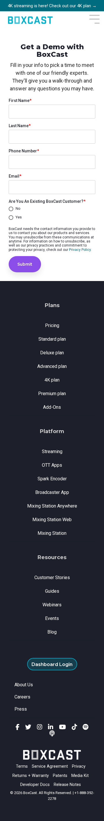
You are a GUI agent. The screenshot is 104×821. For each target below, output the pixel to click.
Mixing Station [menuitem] (52, 533)
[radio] (52, 208)
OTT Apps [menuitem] (52, 465)
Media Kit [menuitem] (80, 775)
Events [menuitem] (52, 618)
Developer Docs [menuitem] (35, 784)
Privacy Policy (80, 250)
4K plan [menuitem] (52, 380)
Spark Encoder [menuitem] (52, 478)
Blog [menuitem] (52, 632)
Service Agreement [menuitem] (50, 766)
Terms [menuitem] (22, 766)
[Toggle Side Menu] (94, 19)
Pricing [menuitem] (52, 325)
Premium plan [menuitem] (52, 393)
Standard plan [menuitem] (52, 339)
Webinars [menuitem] (52, 604)
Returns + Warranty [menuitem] (30, 775)
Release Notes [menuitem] (67, 784)
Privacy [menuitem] (79, 766)
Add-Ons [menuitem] (52, 407)
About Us (23, 684)
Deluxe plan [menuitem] (52, 352)
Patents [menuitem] (60, 775)
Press (20, 709)
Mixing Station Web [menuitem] (52, 519)
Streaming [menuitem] (52, 451)
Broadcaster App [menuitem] (52, 492)
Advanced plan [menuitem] (52, 366)
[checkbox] (52, 213)
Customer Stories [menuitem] (52, 577)
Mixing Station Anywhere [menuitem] (52, 506)
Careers (22, 697)
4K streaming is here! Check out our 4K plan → (52, 5)
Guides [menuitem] (52, 591)
